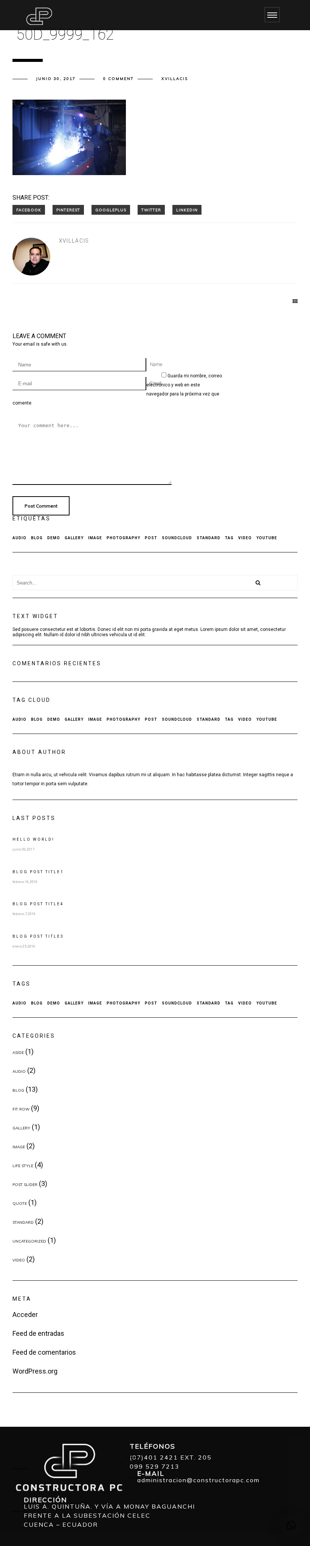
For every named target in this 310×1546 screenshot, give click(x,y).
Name (156, 364)
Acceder (25, 1314)
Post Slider (24, 1184)
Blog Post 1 (38, 872)
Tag (229, 538)
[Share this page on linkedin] (187, 210)
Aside (18, 1052)
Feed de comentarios (44, 1352)
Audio (19, 538)
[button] (291, 1525)
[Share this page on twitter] (151, 210)
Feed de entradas (38, 1333)
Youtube (266, 538)
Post (151, 538)
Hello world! (33, 839)
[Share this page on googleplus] (110, 210)
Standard (208, 538)
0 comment (118, 78)
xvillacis (174, 78)
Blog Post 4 (38, 904)
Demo (53, 538)
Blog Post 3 (38, 936)
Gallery (74, 538)
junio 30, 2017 (56, 78)
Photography (123, 538)
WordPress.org (34, 1371)
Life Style (22, 1165)
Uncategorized (29, 1241)
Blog (37, 538)
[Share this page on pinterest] (68, 210)
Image (95, 538)
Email (155, 383)
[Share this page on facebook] (28, 210)
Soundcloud (177, 538)
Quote (19, 1203)
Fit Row (20, 1109)
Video (245, 538)
